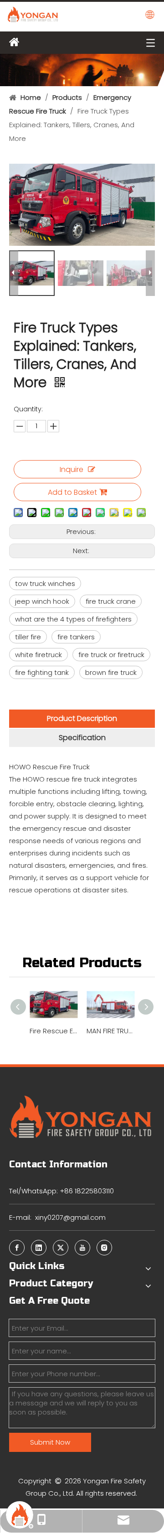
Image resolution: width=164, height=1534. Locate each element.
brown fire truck (111, 672)
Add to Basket (72, 492)
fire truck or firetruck (111, 654)
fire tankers (76, 637)
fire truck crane (111, 601)
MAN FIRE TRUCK (110, 1031)
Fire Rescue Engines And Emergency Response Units (53, 1031)
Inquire (71, 469)
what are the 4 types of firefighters (73, 619)
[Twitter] (60, 1247)
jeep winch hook (42, 601)
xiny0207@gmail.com (70, 1217)
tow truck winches (45, 583)
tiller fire (28, 637)
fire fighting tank (42, 672)
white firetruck (38, 654)
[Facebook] (17, 1247)
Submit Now (50, 1442)
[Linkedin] (38, 1247)
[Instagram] (104, 1247)
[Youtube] (82, 1247)
